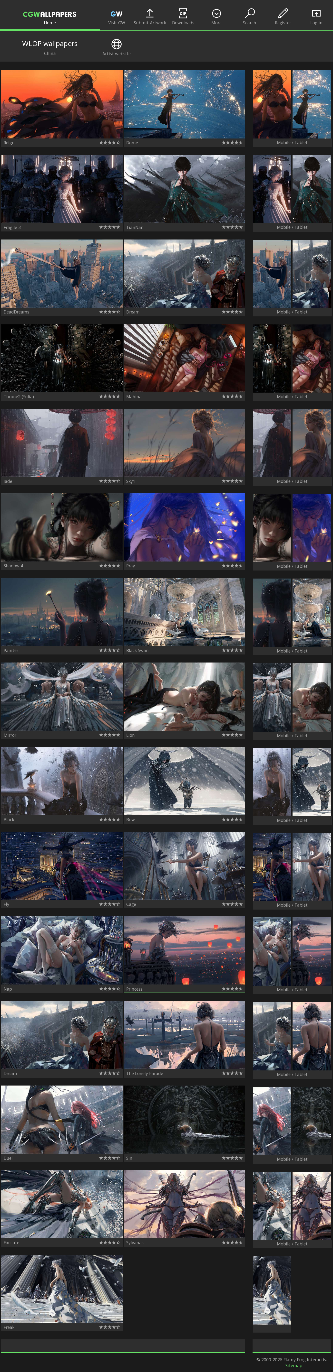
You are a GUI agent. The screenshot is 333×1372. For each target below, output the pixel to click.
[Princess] (184, 983)
